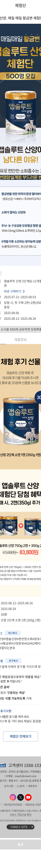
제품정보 (20, 339)
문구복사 (13, 661)
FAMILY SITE (19, 826)
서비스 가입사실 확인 (20, 814)
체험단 (20, 5)
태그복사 (12, 633)
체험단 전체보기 (20, 736)
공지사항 (8, 786)
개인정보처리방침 (13, 804)
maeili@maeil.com (26, 776)
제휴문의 (32, 786)
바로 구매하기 (12, 291)
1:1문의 (21, 786)
